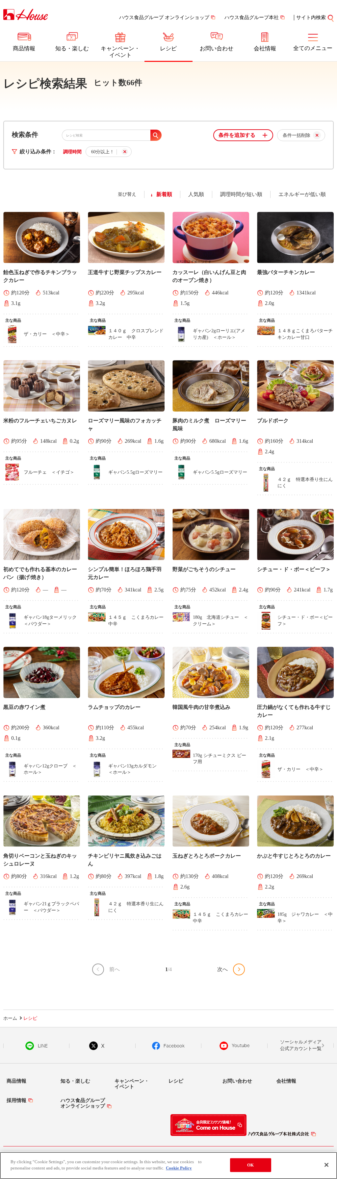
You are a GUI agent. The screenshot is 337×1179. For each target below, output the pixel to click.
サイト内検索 (311, 17)
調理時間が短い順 (241, 194)
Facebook (168, 1045)
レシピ (168, 48)
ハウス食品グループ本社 (251, 17)
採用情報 (16, 1100)
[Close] (326, 1165)
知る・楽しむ (72, 48)
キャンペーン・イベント (120, 51)
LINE (36, 1045)
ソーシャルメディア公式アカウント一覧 (301, 1045)
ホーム (10, 1018)
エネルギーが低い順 (302, 194)
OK (250, 1165)
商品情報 (24, 48)
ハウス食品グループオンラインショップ (83, 1103)
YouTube (235, 1045)
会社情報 (265, 48)
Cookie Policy (179, 1168)
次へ (222, 969)
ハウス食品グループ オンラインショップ (164, 17)
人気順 (196, 194)
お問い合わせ (216, 48)
